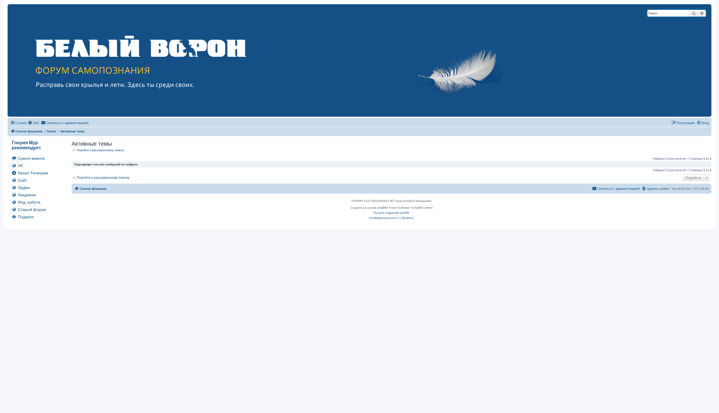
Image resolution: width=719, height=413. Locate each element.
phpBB (381, 207)
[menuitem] (33, 122)
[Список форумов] (271, 60)
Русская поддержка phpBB (391, 212)
